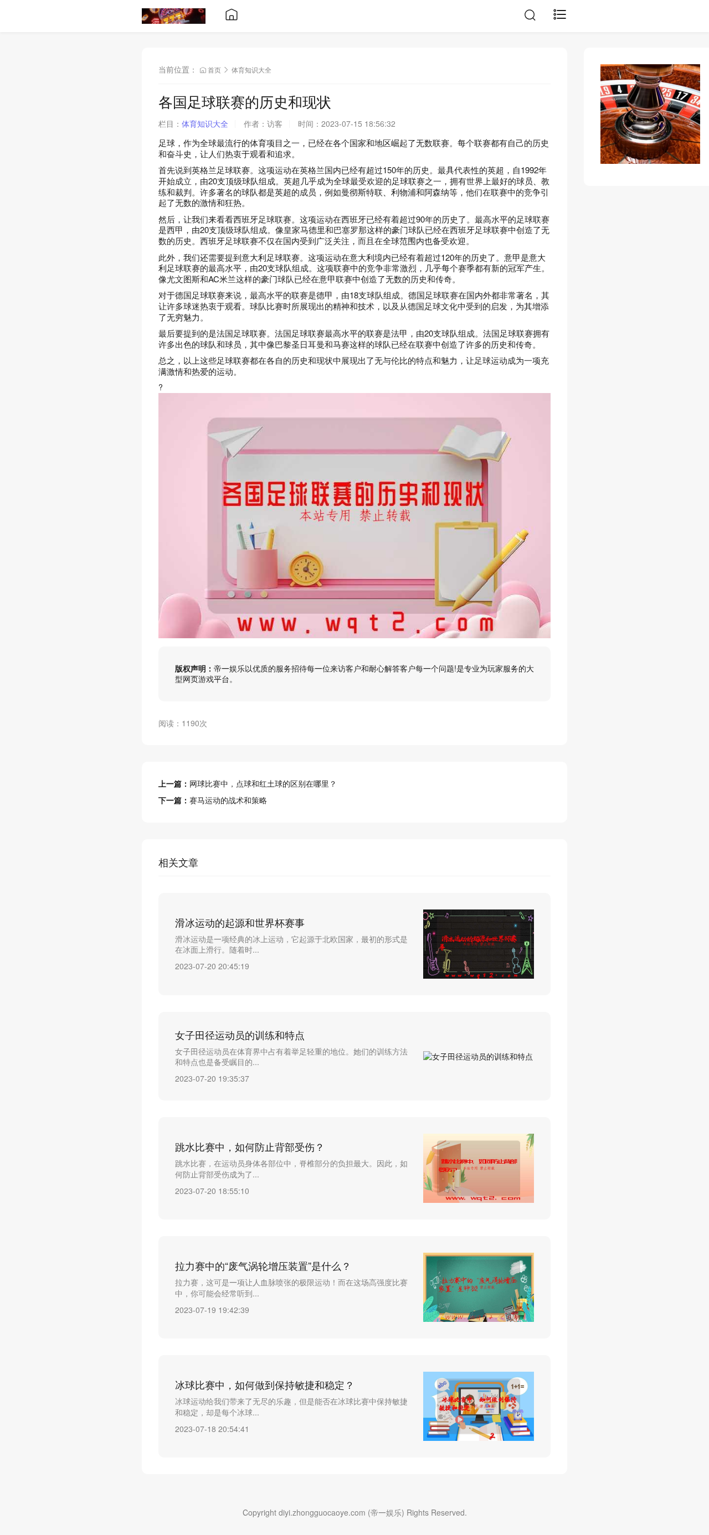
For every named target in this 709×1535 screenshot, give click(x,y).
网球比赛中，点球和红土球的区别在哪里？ (263, 783)
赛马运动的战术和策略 (228, 799)
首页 (214, 69)
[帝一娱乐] (173, 14)
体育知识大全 (251, 69)
